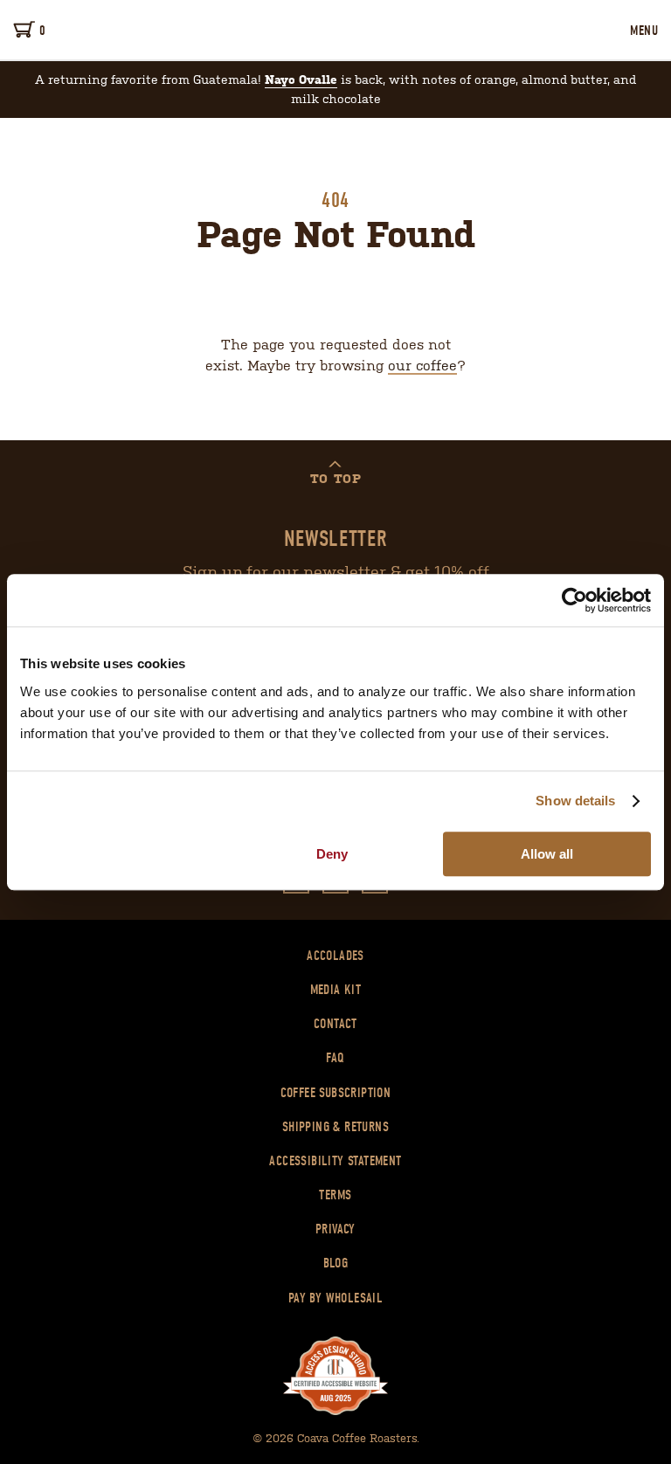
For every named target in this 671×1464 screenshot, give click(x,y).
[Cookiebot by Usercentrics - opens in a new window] (574, 600)
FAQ (335, 1058)
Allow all (547, 853)
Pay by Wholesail (335, 1298)
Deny (332, 853)
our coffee (422, 364)
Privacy (335, 1229)
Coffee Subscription (335, 1093)
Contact (335, 1024)
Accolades (335, 955)
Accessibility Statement (335, 1161)
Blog (336, 1263)
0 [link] (42, 30)
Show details (575, 800)
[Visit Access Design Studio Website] (335, 1376)
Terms (335, 1195)
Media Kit (336, 990)
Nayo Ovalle (301, 79)
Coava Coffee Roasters (335, 29)
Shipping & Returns (335, 1127)
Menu (644, 30)
